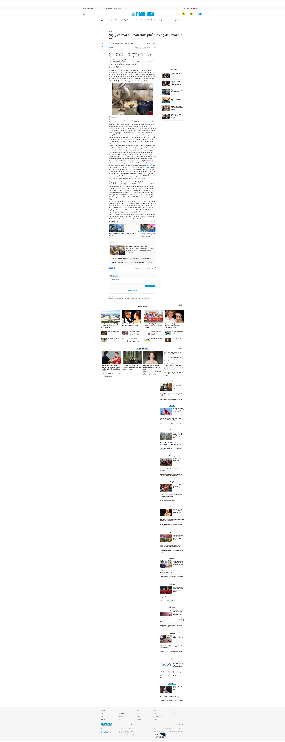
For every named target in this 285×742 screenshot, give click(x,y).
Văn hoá (139, 713)
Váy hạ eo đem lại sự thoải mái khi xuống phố (178, 688)
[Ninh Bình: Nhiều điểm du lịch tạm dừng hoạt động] (166, 488)
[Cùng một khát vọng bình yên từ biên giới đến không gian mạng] (166, 538)
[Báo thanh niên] (142, 14)
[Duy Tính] (110, 43)
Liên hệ (120, 8)
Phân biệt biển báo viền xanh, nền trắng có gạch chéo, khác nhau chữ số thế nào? (178, 664)
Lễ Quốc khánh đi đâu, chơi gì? (167, 500)
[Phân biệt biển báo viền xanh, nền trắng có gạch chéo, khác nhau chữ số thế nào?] (166, 665)
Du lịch (143, 20)
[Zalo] (201, 8)
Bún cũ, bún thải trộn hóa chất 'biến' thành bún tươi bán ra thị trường (131, 258)
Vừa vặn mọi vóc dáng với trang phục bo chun (171, 700)
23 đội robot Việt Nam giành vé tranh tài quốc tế (171, 577)
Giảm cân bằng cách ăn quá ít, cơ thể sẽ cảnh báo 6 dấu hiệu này (171, 626)
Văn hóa (147, 20)
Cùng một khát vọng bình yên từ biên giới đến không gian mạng (178, 537)
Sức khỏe (128, 20)
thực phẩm (126, 298)
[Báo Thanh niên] (106, 724)
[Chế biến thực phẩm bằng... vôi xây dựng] (117, 250)
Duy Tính (114, 43)
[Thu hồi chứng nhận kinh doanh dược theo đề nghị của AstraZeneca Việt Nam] (166, 613)
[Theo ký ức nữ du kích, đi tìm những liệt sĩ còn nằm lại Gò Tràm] (166, 387)
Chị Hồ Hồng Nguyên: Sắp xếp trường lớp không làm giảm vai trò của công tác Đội (170, 545)
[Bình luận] (102, 43)
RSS (144, 724)
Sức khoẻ (121, 713)
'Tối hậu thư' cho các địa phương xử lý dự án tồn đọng (171, 449)
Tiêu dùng (173, 20)
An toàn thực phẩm (119, 298)
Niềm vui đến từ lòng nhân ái (167, 601)
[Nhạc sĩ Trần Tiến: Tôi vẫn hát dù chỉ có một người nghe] (166, 512)
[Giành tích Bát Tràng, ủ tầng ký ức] (166, 462)
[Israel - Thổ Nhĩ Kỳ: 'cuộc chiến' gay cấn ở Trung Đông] (166, 411)
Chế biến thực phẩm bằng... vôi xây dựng (121, 120)
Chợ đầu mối (137, 298)
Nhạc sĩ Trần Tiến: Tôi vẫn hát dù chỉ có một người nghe (178, 511)
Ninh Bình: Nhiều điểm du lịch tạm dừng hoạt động (177, 486)
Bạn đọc (174, 710)
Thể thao (156, 20)
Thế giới (115, 20)
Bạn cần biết (109, 8)
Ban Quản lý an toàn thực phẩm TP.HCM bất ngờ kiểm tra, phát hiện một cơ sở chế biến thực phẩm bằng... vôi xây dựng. (140, 250)
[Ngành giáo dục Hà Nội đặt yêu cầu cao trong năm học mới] (166, 564)
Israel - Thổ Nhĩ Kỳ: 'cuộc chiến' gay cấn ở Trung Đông (178, 410)
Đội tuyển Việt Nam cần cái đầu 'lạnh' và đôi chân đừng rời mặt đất (178, 589)
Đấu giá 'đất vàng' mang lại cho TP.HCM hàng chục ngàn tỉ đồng (178, 435)
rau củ (132, 298)
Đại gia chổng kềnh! (165, 597)
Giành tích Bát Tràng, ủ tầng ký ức (178, 459)
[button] (102, 32)
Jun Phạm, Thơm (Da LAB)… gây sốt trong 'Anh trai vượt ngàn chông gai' (172, 520)
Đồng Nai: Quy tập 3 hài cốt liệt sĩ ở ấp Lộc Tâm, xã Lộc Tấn (172, 394)
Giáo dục (138, 20)
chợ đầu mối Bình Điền (148, 62)
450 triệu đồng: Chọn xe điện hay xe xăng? (170, 672)
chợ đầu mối (148, 165)
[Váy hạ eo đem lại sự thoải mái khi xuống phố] (166, 689)
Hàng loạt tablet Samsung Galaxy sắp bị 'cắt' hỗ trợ (172, 652)
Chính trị (105, 20)
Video (168, 20)
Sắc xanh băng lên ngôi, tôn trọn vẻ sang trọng (172, 696)
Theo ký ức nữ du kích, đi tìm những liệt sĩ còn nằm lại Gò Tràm (178, 386)
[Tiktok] (199, 8)
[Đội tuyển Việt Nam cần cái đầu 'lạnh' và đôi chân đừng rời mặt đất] (166, 590)
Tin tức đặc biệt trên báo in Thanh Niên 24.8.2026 (170, 469)
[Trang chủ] (101, 20)
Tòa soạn (149, 724)
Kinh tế (119, 20)
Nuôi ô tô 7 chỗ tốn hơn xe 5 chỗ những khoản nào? (171, 676)
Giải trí (151, 20)
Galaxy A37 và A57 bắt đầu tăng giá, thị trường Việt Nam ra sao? (171, 646)
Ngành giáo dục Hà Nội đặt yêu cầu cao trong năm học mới (178, 563)
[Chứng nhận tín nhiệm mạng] (160, 735)
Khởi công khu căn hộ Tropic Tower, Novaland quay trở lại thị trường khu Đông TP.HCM (171, 443)
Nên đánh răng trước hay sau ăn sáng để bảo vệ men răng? (172, 620)
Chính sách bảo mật (158, 724)
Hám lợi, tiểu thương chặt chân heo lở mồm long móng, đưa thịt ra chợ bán (132, 262)
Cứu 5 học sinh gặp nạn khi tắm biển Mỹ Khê (171, 399)
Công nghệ (162, 20)
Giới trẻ (133, 20)
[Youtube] (194, 8)
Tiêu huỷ (111, 298)
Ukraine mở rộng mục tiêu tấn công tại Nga (171, 423)
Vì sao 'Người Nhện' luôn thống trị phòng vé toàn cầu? (171, 525)
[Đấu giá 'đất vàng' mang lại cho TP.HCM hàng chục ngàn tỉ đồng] (166, 436)
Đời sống (123, 20)
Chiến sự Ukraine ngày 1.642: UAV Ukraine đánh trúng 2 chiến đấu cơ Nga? (170, 419)
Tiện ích (115, 8)
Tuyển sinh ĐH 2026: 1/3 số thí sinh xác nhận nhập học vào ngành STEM (171, 571)
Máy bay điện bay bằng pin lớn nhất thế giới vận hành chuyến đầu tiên (171, 495)
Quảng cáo (139, 724)
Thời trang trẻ (179, 20)
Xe (166, 20)
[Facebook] (196, 8)
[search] (97, 14)
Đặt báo (132, 724)
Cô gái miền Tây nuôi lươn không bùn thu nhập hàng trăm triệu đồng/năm (172, 551)
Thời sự (110, 20)
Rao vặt (174, 713)
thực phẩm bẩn (145, 298)
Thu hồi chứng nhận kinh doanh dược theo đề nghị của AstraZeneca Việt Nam (178, 613)
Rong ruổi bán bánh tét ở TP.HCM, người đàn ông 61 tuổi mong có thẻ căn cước (171, 475)
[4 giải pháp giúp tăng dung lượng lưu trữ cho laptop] (166, 639)
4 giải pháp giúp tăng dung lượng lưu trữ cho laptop (178, 637)
